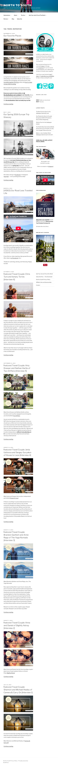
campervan (41, 67)
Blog (13, 19)
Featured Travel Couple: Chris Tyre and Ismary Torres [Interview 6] (16, 277)
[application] (45, 180)
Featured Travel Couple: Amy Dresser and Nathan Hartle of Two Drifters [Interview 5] (16, 368)
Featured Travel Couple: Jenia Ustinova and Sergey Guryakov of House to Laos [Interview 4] (17, 452)
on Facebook (14, 258)
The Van (23, 15)
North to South (17, 5)
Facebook (17, 174)
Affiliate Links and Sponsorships (43, 282)
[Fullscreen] (52, 183)
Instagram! (50, 166)
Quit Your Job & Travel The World (37, 15)
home (42, 66)
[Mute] (50, 183)
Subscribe (19, 19)
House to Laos (14, 498)
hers (5, 176)
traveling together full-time (11, 82)
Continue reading (8, 104)
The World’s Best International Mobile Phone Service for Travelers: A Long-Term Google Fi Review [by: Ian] (45, 128)
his (7, 176)
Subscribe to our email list (42, 219)
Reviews (6, 19)
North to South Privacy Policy (43, 279)
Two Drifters (16, 415)
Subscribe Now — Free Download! (44, 276)
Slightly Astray (11, 673)
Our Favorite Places (12, 35)
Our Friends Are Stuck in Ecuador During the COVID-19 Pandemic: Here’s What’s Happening (44, 117)
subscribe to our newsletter (47, 76)
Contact (38, 285)
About (15, 15)
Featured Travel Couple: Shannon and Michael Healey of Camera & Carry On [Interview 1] (18, 690)
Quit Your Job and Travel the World (44, 273)
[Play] (38, 183)
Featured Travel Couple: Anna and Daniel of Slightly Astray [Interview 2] (16, 625)
